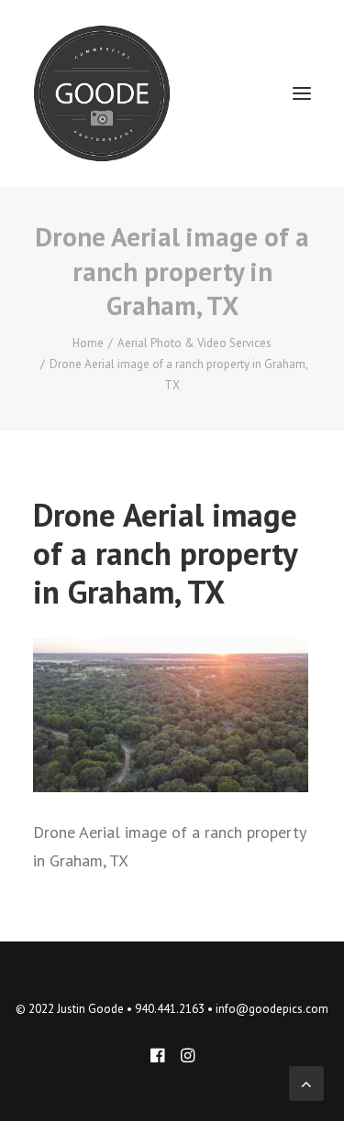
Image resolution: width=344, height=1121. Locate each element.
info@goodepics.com (272, 1009)
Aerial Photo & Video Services (194, 343)
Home (88, 343)
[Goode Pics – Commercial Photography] (102, 93)
